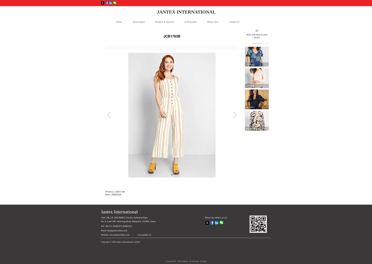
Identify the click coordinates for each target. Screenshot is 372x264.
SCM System (190, 22)
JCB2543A (116, 194)
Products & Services (164, 22)
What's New (213, 22)
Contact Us (234, 22)
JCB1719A (120, 191)
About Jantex (138, 22)
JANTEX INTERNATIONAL (186, 12)
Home (119, 22)
